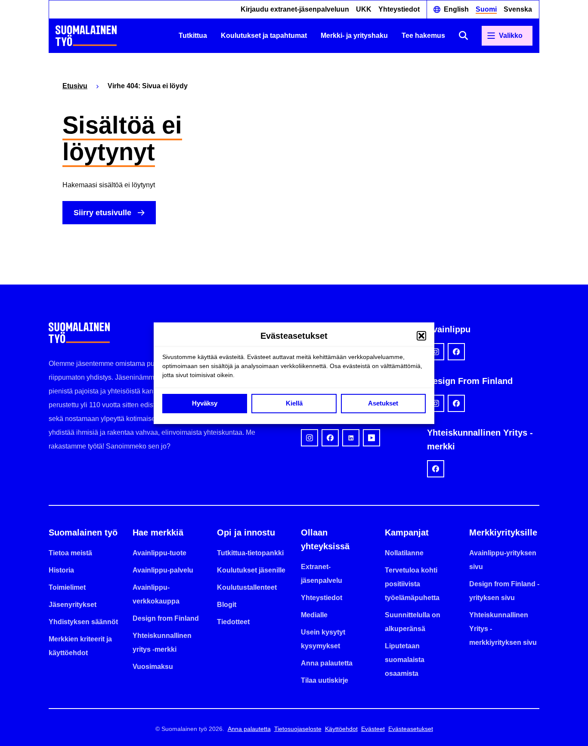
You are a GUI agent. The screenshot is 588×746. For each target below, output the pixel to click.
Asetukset (383, 403)
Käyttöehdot (341, 728)
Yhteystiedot (399, 9)
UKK (363, 9)
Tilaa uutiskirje (324, 680)
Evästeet (373, 728)
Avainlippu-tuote (159, 553)
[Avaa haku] (463, 35)
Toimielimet (67, 587)
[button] (421, 335)
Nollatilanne (404, 553)
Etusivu (74, 86)
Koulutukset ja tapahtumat (264, 35)
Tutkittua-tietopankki (250, 553)
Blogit (226, 604)
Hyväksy (204, 403)
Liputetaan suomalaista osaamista (404, 659)
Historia (61, 570)
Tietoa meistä (70, 553)
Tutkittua (193, 35)
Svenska (518, 9)
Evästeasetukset (410, 728)
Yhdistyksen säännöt (83, 621)
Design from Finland (166, 618)
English (456, 9)
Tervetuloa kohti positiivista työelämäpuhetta (412, 583)
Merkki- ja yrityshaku (354, 35)
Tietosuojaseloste (298, 728)
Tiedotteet (233, 621)
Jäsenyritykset (72, 604)
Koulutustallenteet (247, 587)
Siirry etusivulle (102, 212)
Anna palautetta (327, 663)
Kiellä (294, 403)
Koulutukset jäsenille (251, 570)
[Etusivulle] (86, 35)
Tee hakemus (423, 35)
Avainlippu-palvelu (163, 570)
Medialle (314, 615)
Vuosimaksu (153, 666)
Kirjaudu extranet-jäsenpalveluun (295, 9)
